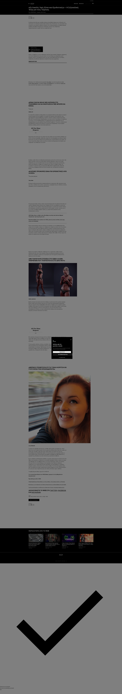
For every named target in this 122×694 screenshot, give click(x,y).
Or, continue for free (62, 357)
